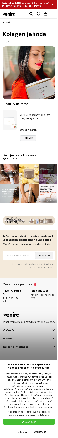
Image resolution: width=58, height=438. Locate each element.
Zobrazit (28, 138)
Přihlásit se (44, 255)
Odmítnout (40, 431)
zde (47, 414)
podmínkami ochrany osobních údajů (41, 265)
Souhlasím (30, 421)
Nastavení (21, 431)
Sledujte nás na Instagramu (20, 155)
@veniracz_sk (10, 158)
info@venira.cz (39, 290)
